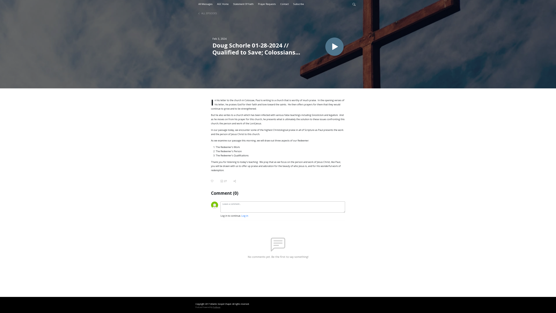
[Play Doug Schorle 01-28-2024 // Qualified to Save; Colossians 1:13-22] (334, 47)
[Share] (235, 181)
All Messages (205, 4)
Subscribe (298, 4)
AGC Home (223, 4)
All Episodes (209, 13)
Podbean (216, 307)
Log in (244, 215)
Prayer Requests (267, 4)
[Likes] (212, 181)
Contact (284, 4)
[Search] (354, 4)
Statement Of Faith (243, 4)
